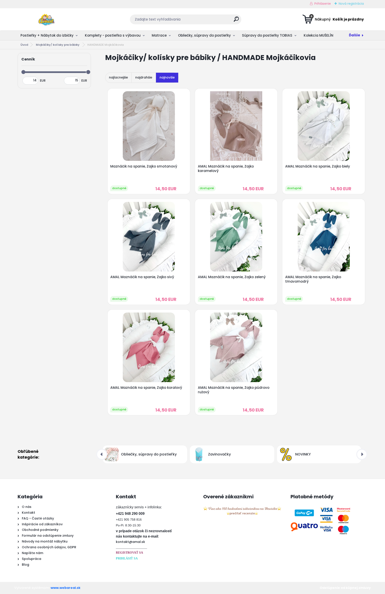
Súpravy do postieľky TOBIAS (267, 35)
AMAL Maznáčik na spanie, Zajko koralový (146, 387)
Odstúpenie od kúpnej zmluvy (345, 588)
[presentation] (101, 454)
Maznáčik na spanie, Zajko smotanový (143, 166)
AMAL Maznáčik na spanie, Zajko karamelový (226, 168)
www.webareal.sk (65, 588)
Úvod (24, 45)
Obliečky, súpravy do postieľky (204, 35)
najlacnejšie (118, 77)
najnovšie (167, 77)
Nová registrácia (351, 3)
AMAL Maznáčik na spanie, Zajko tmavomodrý (313, 279)
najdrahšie (143, 77)
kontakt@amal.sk (130, 542)
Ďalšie (354, 35)
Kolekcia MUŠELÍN (318, 35)
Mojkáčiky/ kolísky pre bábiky (58, 45)
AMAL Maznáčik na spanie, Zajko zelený (232, 277)
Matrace (159, 35)
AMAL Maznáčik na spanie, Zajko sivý (142, 277)
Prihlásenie (322, 3)
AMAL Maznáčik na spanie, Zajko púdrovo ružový (233, 389)
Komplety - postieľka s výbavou (113, 35)
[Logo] (45, 19)
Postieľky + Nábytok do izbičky (47, 35)
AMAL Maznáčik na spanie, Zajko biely (317, 166)
